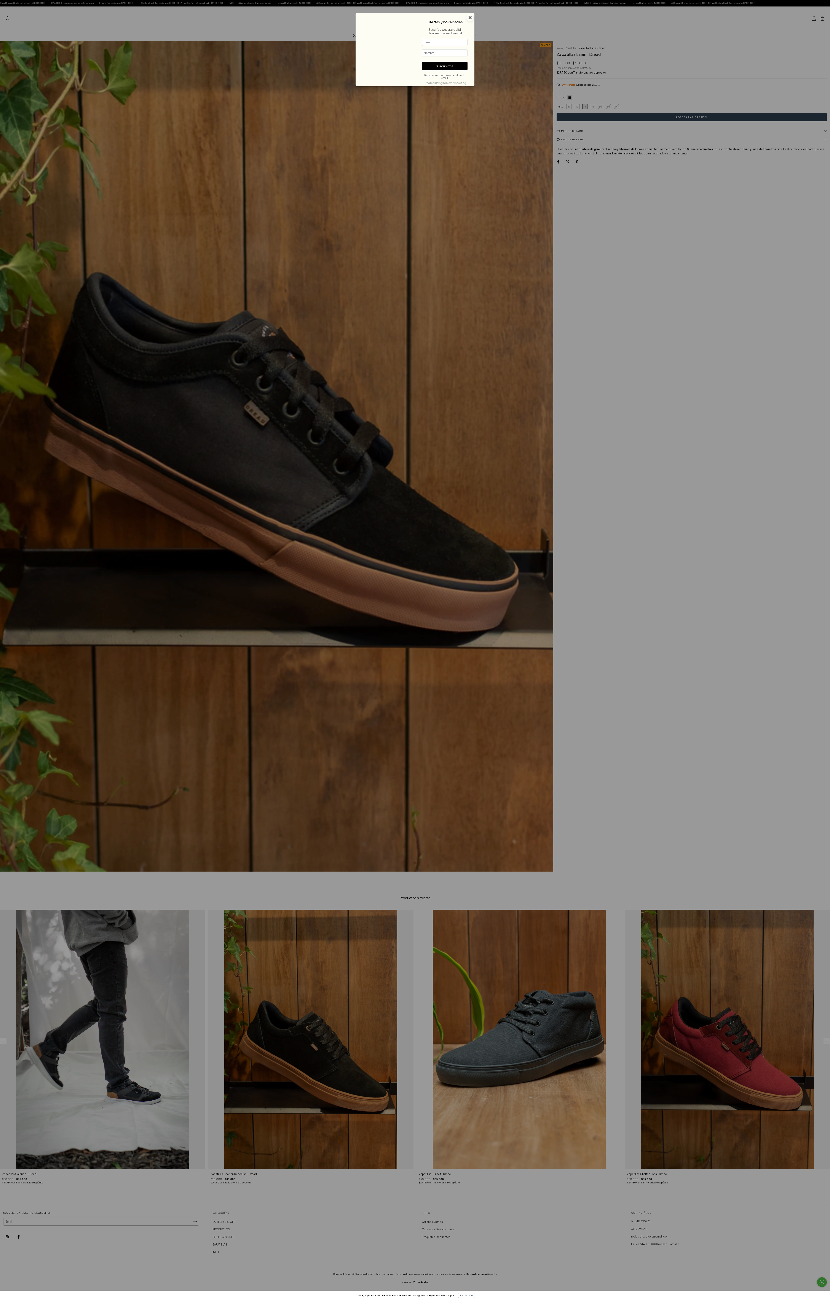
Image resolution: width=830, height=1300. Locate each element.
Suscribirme (444, 66)
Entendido (466, 1295)
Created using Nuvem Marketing (444, 83)
